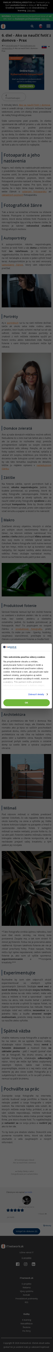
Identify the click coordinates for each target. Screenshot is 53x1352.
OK (26, 702)
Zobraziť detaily (36, 694)
